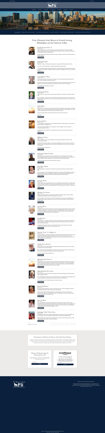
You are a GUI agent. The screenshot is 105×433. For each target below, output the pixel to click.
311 (71, 324)
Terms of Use (53, 432)
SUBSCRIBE (65, 364)
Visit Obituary (40, 57)
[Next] (75, 324)
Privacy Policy (48, 432)
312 (73, 324)
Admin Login (57, 432)
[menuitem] (34, 10)
